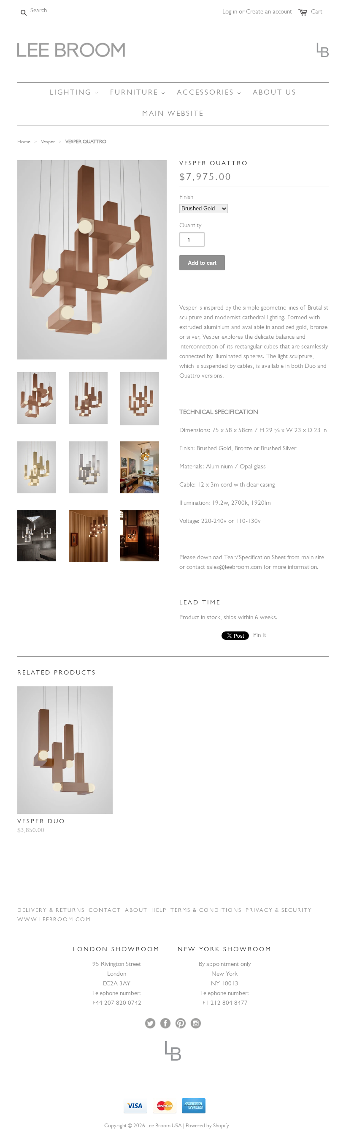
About (136, 911)
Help (159, 911)
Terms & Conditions (206, 911)
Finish (186, 198)
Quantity (190, 226)
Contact (105, 911)
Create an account (269, 12)
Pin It (259, 636)
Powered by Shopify (207, 1126)
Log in (229, 12)
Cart (316, 12)
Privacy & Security (279, 911)
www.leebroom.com (54, 920)
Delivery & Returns (51, 911)
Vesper (48, 142)
